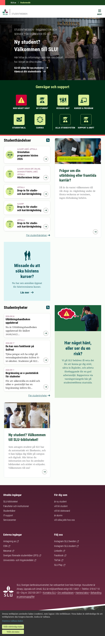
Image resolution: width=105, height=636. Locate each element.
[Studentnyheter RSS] (48, 308)
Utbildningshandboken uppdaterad (18, 321)
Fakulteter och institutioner (16, 506)
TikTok (57, 560)
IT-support (8, 515)
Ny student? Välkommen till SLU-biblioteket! (27, 437)
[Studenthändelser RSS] (48, 141)
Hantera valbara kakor (12, 621)
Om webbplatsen (66, 592)
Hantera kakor (82, 592)
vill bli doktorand (62, 510)
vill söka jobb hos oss (64, 519)
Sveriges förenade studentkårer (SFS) (20, 555)
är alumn (58, 515)
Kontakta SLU (49, 592)
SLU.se (13, 2)
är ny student (60, 501)
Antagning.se (9, 541)
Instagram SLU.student (65, 546)
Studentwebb (25, 2)
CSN (5, 546)
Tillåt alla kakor (13, 632)
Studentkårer (9, 510)
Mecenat (7, 550)
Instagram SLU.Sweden (65, 541)
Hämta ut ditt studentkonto (27, 71)
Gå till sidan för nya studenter (29, 67)
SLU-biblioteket (10, 501)
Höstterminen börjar (28, 177)
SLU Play (58, 564)
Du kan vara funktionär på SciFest (20, 348)
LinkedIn (58, 550)
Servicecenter (9, 519)
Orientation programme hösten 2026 (27, 155)
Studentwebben (19, 14)
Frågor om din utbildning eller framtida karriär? (77, 175)
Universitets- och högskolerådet (18, 560)
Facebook (58, 555)
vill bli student (61, 506)
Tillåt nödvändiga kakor (13, 627)
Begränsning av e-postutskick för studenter (22, 374)
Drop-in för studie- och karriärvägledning (29, 192)
